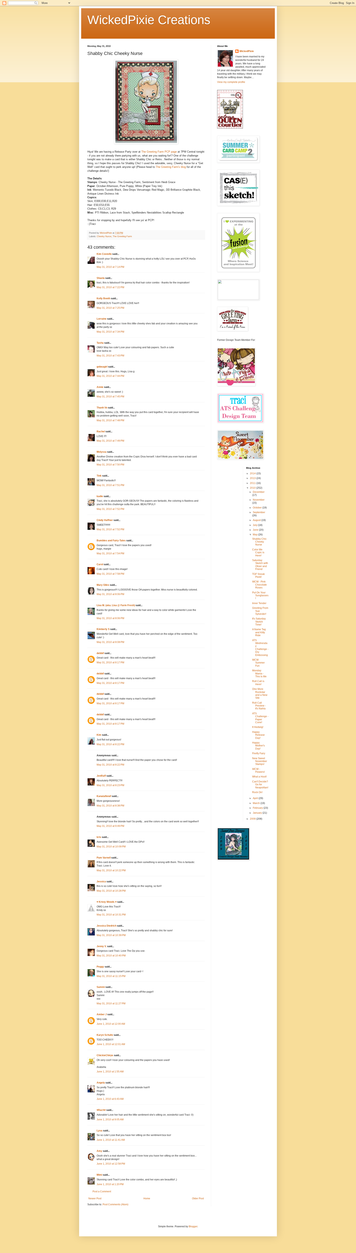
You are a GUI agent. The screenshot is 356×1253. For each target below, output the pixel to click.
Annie (100, 387)
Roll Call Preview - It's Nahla (259, 705)
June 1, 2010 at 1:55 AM (110, 1071)
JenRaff (101, 775)
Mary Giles (103, 585)
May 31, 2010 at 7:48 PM (110, 420)
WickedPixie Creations (148, 20)
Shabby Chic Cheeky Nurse (259, 541)
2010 (253, 487)
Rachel (101, 431)
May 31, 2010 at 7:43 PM (110, 355)
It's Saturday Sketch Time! (259, 621)
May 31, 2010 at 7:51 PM (110, 485)
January (257, 812)
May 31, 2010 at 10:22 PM (111, 870)
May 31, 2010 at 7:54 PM (110, 553)
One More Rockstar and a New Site (259, 693)
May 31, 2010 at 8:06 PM (110, 594)
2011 (253, 483)
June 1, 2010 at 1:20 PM (110, 1184)
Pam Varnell (104, 857)
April (256, 798)
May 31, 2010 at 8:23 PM (110, 785)
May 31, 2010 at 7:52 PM (110, 509)
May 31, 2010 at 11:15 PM (111, 976)
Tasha (100, 342)
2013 (253, 478)
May (255, 534)
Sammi (101, 987)
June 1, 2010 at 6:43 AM (110, 1099)
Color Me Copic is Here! (258, 552)
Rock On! (257, 792)
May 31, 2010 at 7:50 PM (110, 464)
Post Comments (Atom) (115, 1204)
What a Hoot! (259, 776)
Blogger (193, 1226)
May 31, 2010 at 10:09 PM (111, 846)
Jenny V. (102, 946)
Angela (101, 1082)
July (255, 525)
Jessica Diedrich (106, 925)
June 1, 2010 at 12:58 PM (111, 1163)
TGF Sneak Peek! (258, 575)
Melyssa (102, 451)
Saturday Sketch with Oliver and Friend (260, 565)
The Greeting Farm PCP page (159, 151)
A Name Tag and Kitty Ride (259, 632)
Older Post (198, 1198)
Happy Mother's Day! (258, 745)
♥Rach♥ (101, 1110)
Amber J (102, 1014)
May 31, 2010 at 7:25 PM (110, 307)
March (256, 803)
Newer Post (94, 1198)
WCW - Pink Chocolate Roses (259, 584)
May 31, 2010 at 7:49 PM (110, 440)
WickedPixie (246, 51)
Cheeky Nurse (104, 236)
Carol (100, 564)
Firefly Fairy (258, 753)
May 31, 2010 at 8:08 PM (110, 642)
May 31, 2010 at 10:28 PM (111, 890)
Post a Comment (102, 1191)
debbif (100, 653)
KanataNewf (104, 796)
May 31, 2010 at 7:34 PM (110, 331)
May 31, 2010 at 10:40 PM (111, 955)
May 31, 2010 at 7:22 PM (110, 287)
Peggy (100, 966)
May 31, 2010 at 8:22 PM (110, 744)
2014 (253, 473)
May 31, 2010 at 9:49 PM (110, 826)
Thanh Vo (102, 407)
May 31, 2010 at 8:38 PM (110, 805)
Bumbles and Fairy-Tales (111, 540)
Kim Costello (104, 254)
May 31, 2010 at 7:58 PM (110, 573)
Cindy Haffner (105, 520)
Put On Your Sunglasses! (260, 595)
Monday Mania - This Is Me (259, 673)
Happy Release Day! (258, 735)
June (256, 529)
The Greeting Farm (122, 236)
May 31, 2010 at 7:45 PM (110, 396)
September (259, 512)
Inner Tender (259, 603)
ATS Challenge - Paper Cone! (260, 718)
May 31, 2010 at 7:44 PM (110, 376)
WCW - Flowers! (258, 770)
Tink (99, 475)
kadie (100, 496)
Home (146, 1198)
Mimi (99, 1174)
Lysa (99, 1130)
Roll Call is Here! (258, 683)
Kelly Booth (103, 298)
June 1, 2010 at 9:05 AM (110, 1119)
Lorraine (102, 318)
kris (99, 837)
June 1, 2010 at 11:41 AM (111, 1139)
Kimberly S (103, 629)
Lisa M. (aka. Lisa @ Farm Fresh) (116, 605)
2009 (253, 818)
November (259, 499)
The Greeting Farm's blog (171, 166)
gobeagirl (102, 366)
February (258, 807)
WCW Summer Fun (258, 662)
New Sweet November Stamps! (259, 761)
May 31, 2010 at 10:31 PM (111, 914)
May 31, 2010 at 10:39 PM (111, 935)
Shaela (101, 278)
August (257, 520)
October (257, 507)
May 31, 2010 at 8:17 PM (110, 662)
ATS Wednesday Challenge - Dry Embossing (260, 648)
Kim (99, 734)
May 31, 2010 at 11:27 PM (111, 1003)
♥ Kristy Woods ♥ (107, 901)
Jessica (101, 881)
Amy (99, 1151)
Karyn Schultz (105, 1035)
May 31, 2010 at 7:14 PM (110, 267)
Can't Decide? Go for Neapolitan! (260, 784)
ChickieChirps (105, 1055)
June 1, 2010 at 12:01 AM (111, 1044)
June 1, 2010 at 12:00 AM (111, 1023)
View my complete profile (231, 82)
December (259, 492)
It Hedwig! (257, 727)
